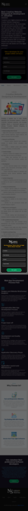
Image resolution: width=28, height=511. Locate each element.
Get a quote (14, 269)
